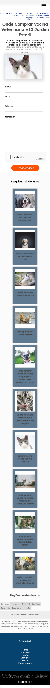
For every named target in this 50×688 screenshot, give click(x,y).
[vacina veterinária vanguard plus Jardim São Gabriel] (25, 563)
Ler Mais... (25, 52)
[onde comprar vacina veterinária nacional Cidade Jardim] (25, 522)
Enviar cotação (25, 167)
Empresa (25, 652)
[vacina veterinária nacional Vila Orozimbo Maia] (25, 200)
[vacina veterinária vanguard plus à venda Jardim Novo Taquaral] (25, 401)
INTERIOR (25, 604)
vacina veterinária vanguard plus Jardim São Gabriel (25, 580)
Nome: (8, 87)
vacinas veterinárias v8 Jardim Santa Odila (25, 256)
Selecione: (5, 604)
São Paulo (36, 604)
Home (25, 649)
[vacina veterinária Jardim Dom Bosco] (25, 278)
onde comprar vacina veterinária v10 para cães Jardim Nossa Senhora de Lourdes (25, 377)
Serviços (25, 657)
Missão (25, 655)
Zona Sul (26, 608)
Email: (8, 96)
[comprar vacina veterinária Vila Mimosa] (25, 442)
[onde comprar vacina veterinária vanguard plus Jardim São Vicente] (25, 481)
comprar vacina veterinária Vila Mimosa (25, 459)
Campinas (15, 604)
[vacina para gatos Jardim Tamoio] (25, 317)
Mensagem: (10, 117)
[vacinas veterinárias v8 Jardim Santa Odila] (25, 239)
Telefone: (9, 106)
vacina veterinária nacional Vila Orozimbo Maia (25, 217)
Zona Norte (16, 608)
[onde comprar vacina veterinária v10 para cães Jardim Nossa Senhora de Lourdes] (25, 357)
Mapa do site (25, 663)
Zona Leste (5, 608)
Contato (25, 660)
